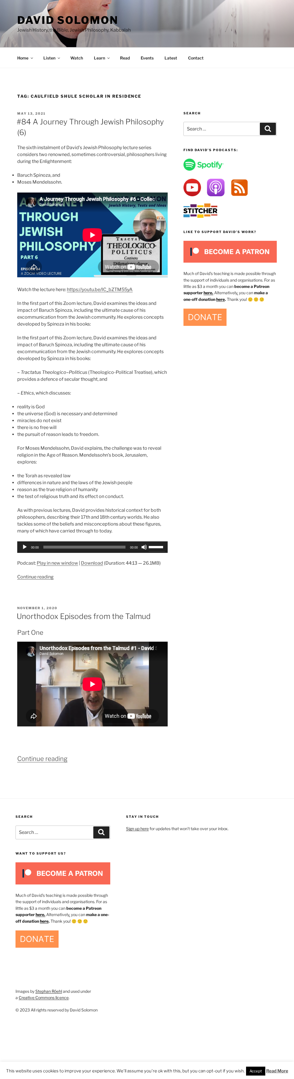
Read (125, 57)
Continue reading (35, 577)
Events (147, 57)
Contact (196, 57)
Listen (49, 57)
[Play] (25, 547)
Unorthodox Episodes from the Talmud (84, 616)
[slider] (157, 546)
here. (208, 292)
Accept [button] (255, 1071)
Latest (171, 57)
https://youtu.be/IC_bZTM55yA (100, 289)
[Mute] (144, 547)
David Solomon (67, 20)
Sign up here (137, 828)
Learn (99, 57)
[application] (92, 547)
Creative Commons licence (44, 997)
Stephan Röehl (48, 991)
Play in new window (57, 563)
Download (92, 563)
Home (22, 57)
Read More (277, 1071)
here (220, 299)
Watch (76, 57)
